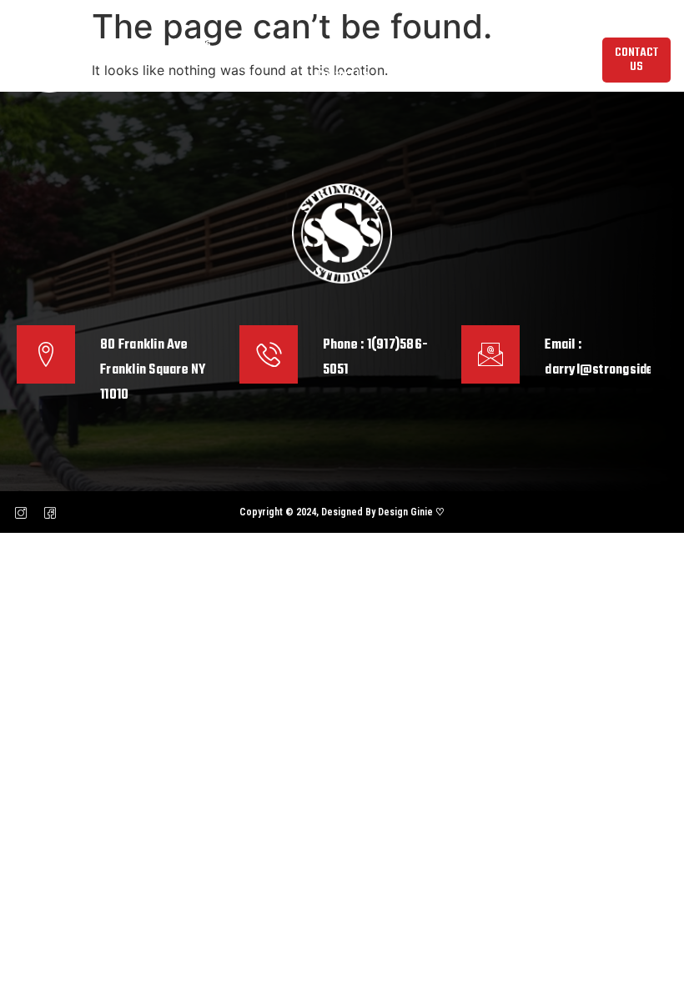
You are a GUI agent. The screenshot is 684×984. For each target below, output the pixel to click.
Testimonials (532, 44)
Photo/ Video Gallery (431, 44)
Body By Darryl (266, 44)
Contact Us (342, 75)
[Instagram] (20, 512)
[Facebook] (50, 512)
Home (134, 44)
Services (341, 44)
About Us (189, 44)
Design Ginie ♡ (411, 512)
